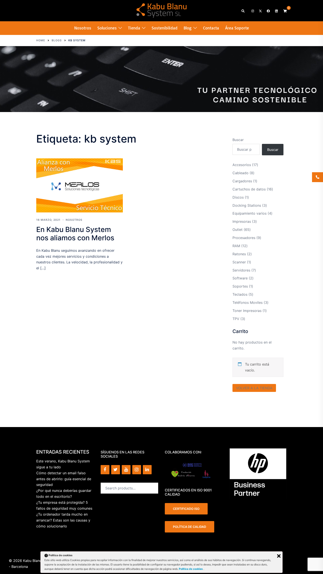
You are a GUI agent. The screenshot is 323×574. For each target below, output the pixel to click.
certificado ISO (186, 509)
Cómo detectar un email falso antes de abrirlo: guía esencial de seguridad (63, 479)
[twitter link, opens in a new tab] (260, 10)
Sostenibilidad (165, 28)
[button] (243, 11)
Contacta (211, 28)
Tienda (134, 28)
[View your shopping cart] (285, 10)
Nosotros (82, 28)
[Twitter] (115, 469)
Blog (188, 28)
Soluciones (107, 28)
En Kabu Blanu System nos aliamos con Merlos (75, 233)
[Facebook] (105, 469)
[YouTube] (126, 469)
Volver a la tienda (254, 388)
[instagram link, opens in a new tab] (252, 10)
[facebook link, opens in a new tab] (268, 10)
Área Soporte (237, 28)
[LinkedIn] (147, 469)
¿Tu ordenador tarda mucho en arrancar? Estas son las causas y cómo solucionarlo (63, 520)
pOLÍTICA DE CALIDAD (189, 527)
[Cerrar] (279, 556)
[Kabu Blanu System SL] (162, 10)
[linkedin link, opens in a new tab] (276, 10)
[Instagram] (136, 469)
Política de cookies (191, 568)
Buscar (238, 140)
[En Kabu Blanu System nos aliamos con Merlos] (79, 185)
